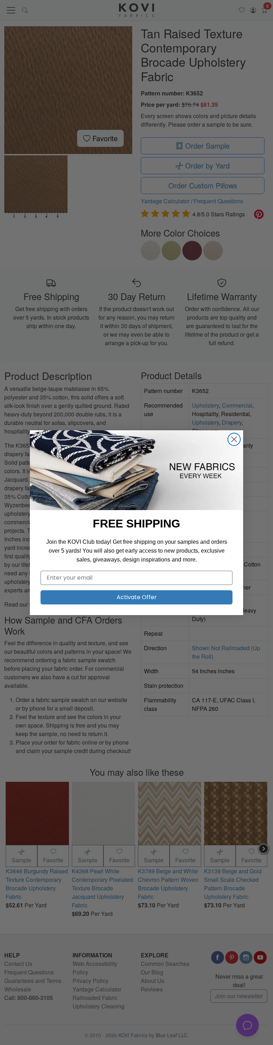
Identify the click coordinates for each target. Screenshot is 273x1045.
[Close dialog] (234, 439)
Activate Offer (137, 597)
